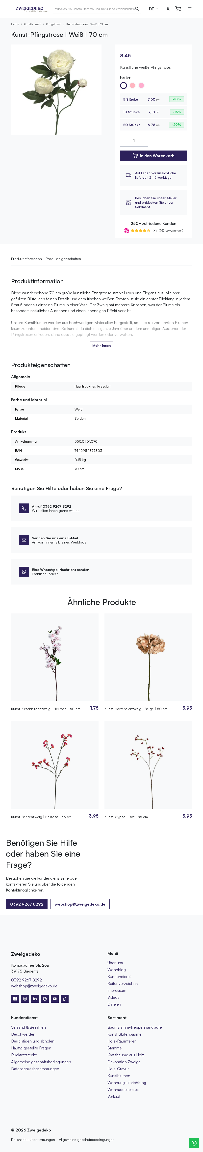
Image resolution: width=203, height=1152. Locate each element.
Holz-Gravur (118, 1068)
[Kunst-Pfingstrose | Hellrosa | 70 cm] (132, 85)
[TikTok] (65, 999)
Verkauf (113, 1096)
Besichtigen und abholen (32, 1041)
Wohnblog (116, 969)
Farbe (125, 77)
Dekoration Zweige (124, 1061)
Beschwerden (23, 1034)
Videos (113, 997)
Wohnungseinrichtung (126, 1082)
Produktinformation (26, 259)
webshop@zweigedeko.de (80, 904)
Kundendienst (119, 976)
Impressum (116, 990)
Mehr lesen (101, 345)
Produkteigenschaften (63, 259)
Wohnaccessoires (123, 1089)
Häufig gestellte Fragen (31, 1047)
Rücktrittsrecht (24, 1054)
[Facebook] (15, 999)
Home (15, 24)
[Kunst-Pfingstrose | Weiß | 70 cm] (123, 85)
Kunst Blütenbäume (124, 1034)
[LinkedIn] (35, 999)
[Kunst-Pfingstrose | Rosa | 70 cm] (141, 85)
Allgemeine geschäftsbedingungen (41, 1061)
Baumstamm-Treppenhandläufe (134, 1027)
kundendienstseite (53, 878)
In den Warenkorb (157, 155)
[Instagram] (25, 999)
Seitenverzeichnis (122, 983)
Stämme (114, 1047)
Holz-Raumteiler (121, 1041)
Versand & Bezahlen (28, 1027)
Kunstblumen (32, 24)
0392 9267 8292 (26, 980)
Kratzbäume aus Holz (125, 1054)
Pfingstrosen (53, 24)
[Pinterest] (45, 999)
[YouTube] (55, 999)
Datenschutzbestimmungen (35, 1068)
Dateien (114, 1004)
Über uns (115, 962)
